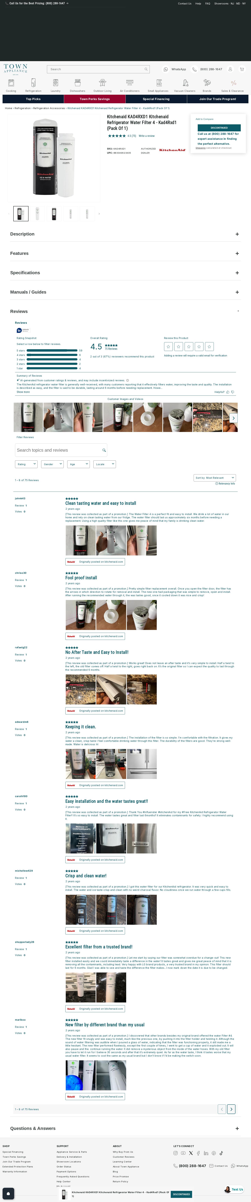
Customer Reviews (124, 1156)
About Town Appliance (126, 1166)
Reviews (19, 311)
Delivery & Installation (69, 1156)
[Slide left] (9, 214)
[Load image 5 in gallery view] (87, 213)
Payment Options (66, 1171)
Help (198, 3)
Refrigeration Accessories (49, 108)
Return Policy (120, 1181)
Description (22, 234)
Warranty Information (15, 1171)
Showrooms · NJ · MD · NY (230, 3)
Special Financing (13, 1151)
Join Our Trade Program (17, 1161)
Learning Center (122, 1161)
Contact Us (184, 3)
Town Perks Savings (14, 1156)
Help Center (64, 1181)
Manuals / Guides (28, 292)
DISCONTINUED (219, 128)
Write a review (147, 136)
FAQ (207, 3)
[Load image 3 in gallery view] (54, 213)
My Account (64, 1186)
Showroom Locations (69, 1161)
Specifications (25, 272)
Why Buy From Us (123, 1151)
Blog (115, 1171)
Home (8, 108)
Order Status (64, 1166)
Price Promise (121, 1176)
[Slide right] (99, 214)
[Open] (8, 1193)
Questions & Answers (32, 1128)
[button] (242, 69)
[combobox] (95, 69)
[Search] (146, 69)
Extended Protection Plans (18, 1166)
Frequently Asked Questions (73, 1176)
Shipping (201, 148)
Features (19, 253)
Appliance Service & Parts (72, 1151)
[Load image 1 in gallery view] (20, 213)
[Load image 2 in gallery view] (37, 213)
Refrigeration (23, 108)
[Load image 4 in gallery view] (70, 213)
